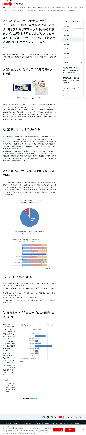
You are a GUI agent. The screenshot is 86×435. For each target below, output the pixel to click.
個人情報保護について (48, 424)
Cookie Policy (31, 433)
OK (70, 430)
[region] (43, 429)
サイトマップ (36, 424)
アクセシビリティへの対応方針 (72, 424)
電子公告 (58, 424)
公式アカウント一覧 (71, 417)
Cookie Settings (58, 430)
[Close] (83, 429)
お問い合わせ (27, 424)
